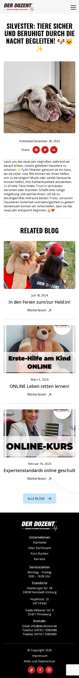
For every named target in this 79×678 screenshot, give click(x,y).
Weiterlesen (36, 310)
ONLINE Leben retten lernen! (39, 386)
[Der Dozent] (19, 7)
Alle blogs (36, 499)
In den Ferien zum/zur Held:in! (39, 302)
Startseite (39, 542)
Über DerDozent (39, 548)
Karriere (39, 559)
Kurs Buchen (39, 553)
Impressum (39, 656)
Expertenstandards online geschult (39, 470)
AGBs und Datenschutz (39, 661)
